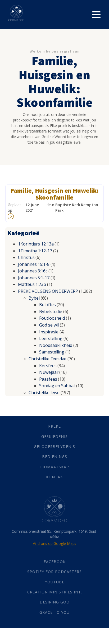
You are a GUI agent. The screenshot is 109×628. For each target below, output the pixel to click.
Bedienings (54, 456)
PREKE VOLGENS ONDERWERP (48, 291)
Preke (54, 426)
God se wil (49, 325)
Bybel (34, 298)
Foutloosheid (52, 318)
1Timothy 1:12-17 (35, 251)
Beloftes (47, 305)
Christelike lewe (44, 392)
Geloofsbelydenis (54, 446)
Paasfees (48, 379)
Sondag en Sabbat (57, 386)
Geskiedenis (54, 436)
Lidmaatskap (54, 466)
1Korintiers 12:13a (35, 244)
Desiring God (55, 602)
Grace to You (54, 612)
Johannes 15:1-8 (33, 264)
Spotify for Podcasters (54, 571)
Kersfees (47, 366)
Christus (26, 257)
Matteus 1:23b (32, 284)
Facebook (55, 561)
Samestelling (51, 352)
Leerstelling (50, 338)
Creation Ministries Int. (54, 591)
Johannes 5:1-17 (33, 278)
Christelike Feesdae (47, 359)
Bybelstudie (50, 311)
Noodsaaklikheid (55, 345)
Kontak (54, 476)
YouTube (54, 581)
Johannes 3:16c (32, 271)
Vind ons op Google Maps (54, 543)
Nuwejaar (48, 372)
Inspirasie (48, 332)
